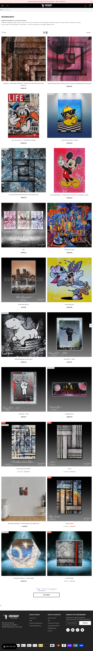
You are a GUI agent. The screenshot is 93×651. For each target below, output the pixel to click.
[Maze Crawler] (69, 499)
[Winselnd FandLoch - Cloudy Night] (23, 553)
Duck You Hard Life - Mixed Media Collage (24, 140)
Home (1, 10)
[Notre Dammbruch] (23, 280)
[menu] (2, 5)
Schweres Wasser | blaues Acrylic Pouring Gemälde (23, 194)
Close (91, 1)
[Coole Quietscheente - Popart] (69, 115)
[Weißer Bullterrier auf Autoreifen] (23, 334)
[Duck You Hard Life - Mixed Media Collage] (23, 115)
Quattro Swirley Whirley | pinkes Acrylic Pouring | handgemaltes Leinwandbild (69, 83)
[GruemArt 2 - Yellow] (69, 334)
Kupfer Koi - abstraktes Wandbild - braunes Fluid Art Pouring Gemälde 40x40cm (24, 84)
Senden (85, 623)
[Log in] (85, 6)
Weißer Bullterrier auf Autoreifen (23, 359)
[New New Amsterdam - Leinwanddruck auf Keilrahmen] (23, 499)
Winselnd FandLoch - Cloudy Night (24, 578)
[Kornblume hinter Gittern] (23, 444)
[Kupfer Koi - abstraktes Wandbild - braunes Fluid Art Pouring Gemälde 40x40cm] (23, 59)
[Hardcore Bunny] (69, 280)
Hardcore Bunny (69, 304)
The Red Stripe (69, 578)
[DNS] (23, 225)
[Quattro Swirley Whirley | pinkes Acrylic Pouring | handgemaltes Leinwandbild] (69, 59)
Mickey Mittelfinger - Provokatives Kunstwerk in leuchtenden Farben (69, 195)
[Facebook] (68, 630)
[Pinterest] (77, 630)
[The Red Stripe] (69, 553)
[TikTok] (82, 630)
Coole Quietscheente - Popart (69, 140)
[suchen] (8, 6)
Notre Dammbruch (23, 304)
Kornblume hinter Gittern (24, 469)
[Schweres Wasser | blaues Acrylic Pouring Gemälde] (23, 170)
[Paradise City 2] (69, 389)
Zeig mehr (46, 595)
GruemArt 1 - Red (23, 414)
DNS (23, 249)
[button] (44, 32)
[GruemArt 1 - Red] (23, 389)
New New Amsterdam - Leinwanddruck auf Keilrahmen (23, 523)
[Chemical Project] (69, 225)
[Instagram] (72, 630)
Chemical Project (69, 249)
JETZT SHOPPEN (60, 1)
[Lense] (69, 444)
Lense (69, 469)
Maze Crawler (69, 523)
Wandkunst (7, 10)
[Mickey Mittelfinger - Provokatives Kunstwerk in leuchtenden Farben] (69, 170)
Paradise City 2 (69, 414)
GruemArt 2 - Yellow (69, 359)
